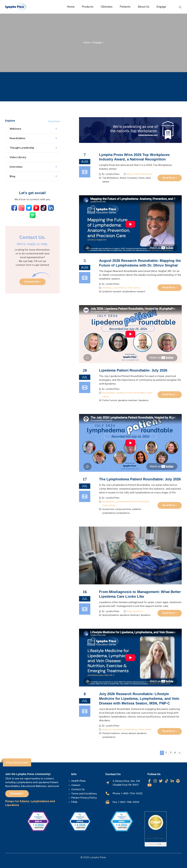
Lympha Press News (142, 174)
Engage (161, 6)
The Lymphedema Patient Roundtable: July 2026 (140, 479)
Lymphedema (119, 287)
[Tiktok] (166, 781)
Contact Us (78, 789)
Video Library (18, 157)
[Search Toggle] (180, 7)
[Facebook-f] (149, 781)
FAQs (74, 801)
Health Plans (78, 780)
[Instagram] (155, 781)
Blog (12, 176)
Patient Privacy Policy (84, 797)
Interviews (16, 166)
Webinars (15, 128)
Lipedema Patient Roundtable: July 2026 (133, 370)
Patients (125, 6)
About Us (143, 6)
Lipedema (138, 611)
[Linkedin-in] (172, 781)
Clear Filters (54, 121)
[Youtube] (149, 785)
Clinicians (106, 6)
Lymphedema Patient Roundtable (132, 501)
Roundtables (17, 138)
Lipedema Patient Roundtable (131, 392)
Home (71, 6)
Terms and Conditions (84, 793)
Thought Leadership (22, 147)
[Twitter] (161, 781)
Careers (75, 785)
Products (87, 6)
